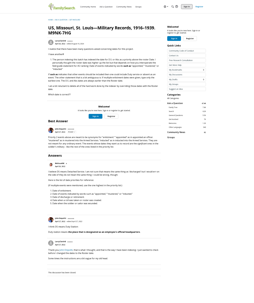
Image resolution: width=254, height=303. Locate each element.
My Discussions (175, 74)
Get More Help (175, 65)
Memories (187, 123)
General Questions (187, 115)
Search (187, 111)
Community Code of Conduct (181, 50)
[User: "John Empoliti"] (50, 130)
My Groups (173, 84)
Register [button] (111, 116)
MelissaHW (59, 163)
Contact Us (173, 55)
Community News (186, 132)
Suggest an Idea (176, 89)
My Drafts (186, 79)
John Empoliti (60, 129)
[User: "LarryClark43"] (50, 42)
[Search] (172, 6)
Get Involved (187, 119)
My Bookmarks (186, 70)
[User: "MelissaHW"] (50, 164)
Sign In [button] (95, 116)
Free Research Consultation (181, 60)
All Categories (173, 98)
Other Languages (187, 127)
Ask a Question (186, 103)
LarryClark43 (60, 41)
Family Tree (187, 107)
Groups (171, 137)
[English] (62, 6)
